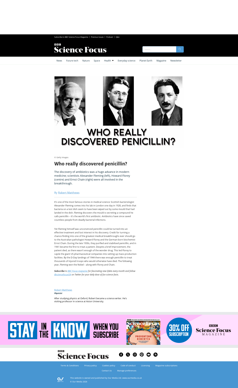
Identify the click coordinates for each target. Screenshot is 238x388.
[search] (180, 49)
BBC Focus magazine (78, 271)
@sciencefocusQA (62, 274)
